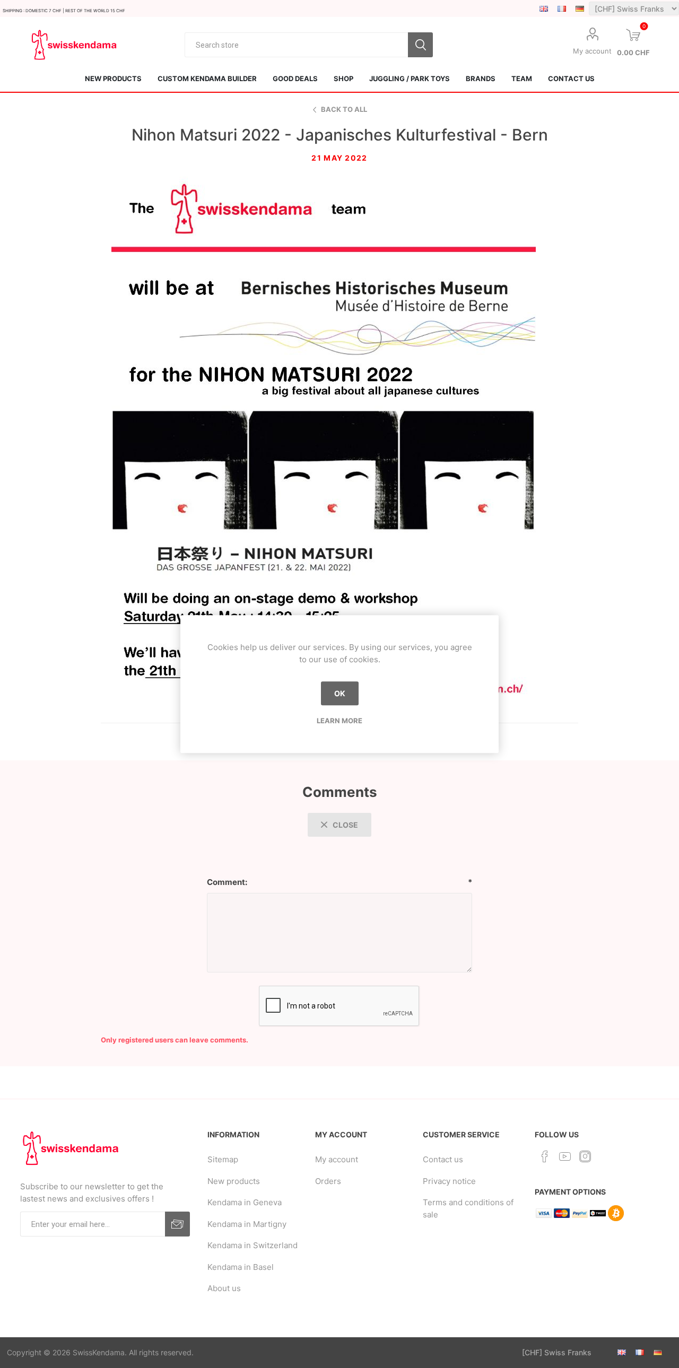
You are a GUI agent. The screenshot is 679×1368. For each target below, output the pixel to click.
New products (233, 1181)
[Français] (561, 8)
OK (339, 693)
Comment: (227, 882)
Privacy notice (449, 1181)
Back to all (344, 109)
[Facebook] (544, 1156)
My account (592, 51)
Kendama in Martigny (246, 1224)
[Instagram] (585, 1156)
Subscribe (177, 1224)
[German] (579, 8)
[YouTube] (564, 1156)
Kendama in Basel (240, 1267)
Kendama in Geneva (244, 1202)
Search (420, 44)
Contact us (443, 1159)
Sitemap (222, 1159)
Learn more (339, 720)
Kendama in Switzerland (252, 1245)
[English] (543, 8)
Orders (328, 1181)
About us (224, 1288)
